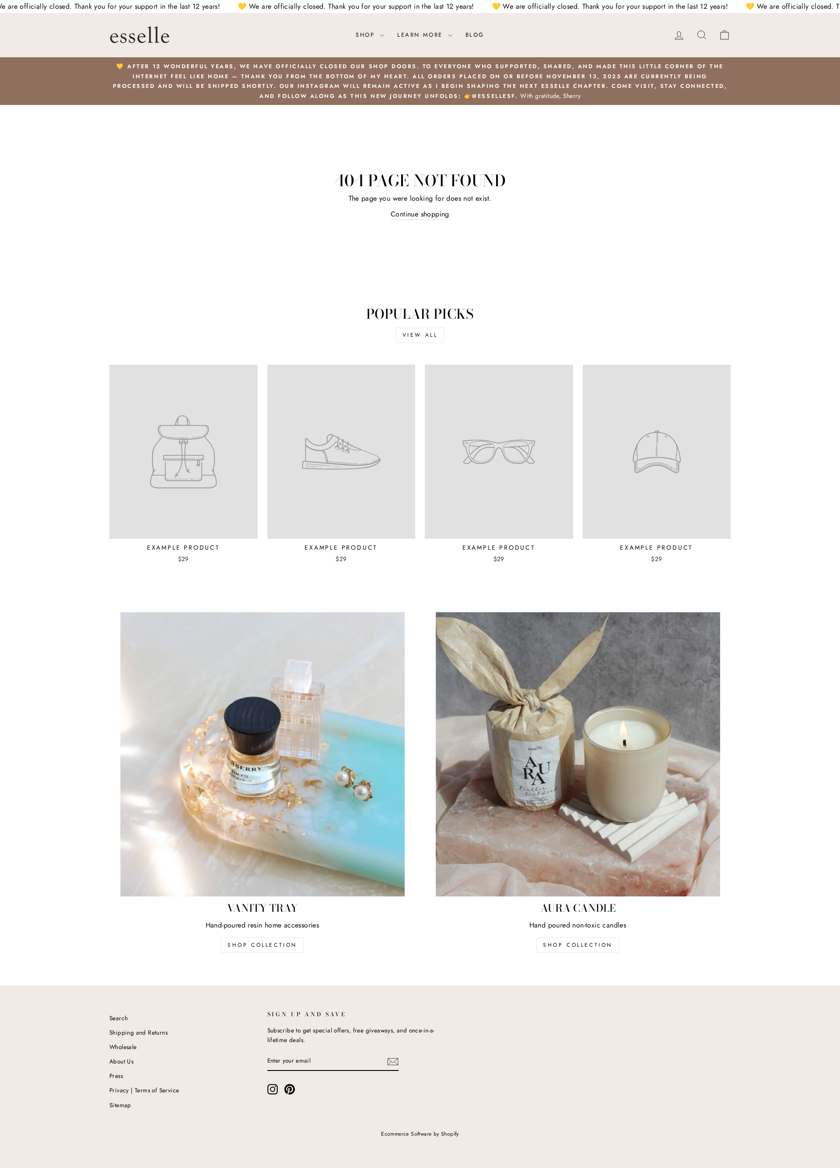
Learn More (421, 35)
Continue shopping (420, 214)
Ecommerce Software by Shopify (420, 1134)
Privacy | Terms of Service (144, 1090)
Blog (475, 35)
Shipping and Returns (138, 1032)
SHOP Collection (262, 945)
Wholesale (123, 1046)
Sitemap (120, 1105)
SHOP (367, 35)
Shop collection (577, 945)
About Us (121, 1061)
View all (420, 335)
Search (118, 1018)
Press (116, 1075)
